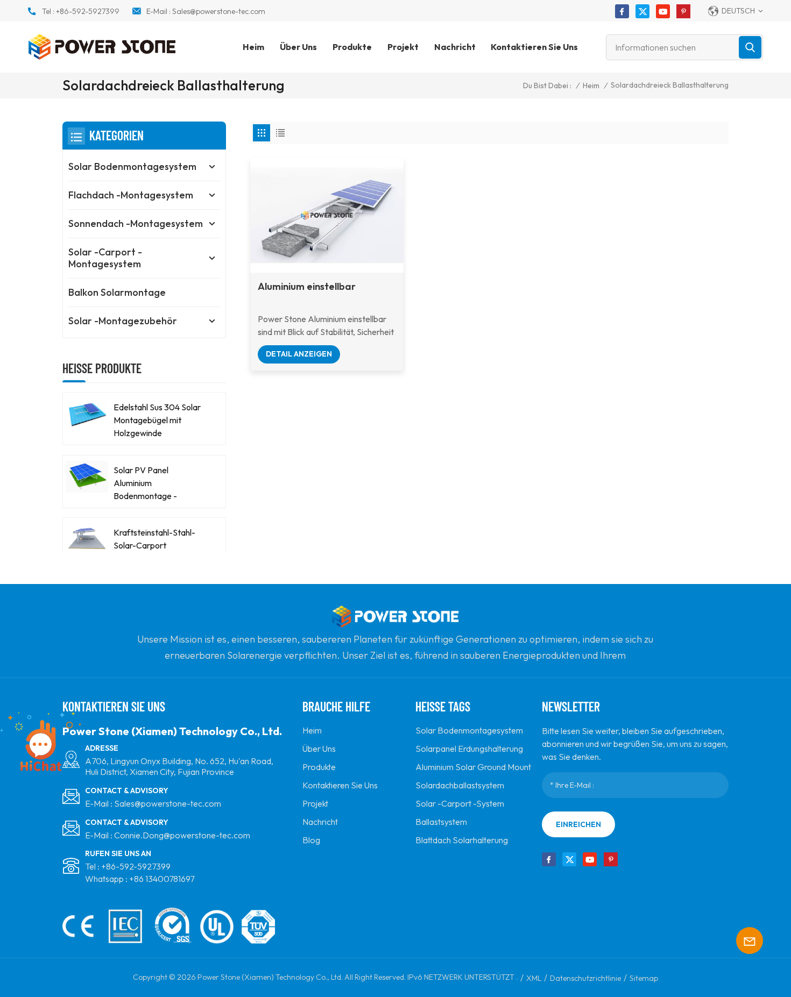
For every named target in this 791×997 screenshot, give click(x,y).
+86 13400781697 (161, 878)
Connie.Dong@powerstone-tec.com (182, 835)
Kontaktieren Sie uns (534, 46)
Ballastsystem (441, 821)
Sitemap (644, 978)
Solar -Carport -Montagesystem (105, 258)
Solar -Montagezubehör (122, 321)
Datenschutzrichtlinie (585, 978)
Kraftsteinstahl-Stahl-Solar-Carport (154, 539)
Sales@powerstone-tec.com (218, 11)
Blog (311, 840)
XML (533, 978)
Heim (253, 46)
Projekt (403, 46)
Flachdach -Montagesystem (130, 195)
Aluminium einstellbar (307, 286)
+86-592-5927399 (87, 11)
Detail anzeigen (299, 354)
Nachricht (455, 46)
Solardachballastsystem (459, 785)
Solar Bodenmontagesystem (132, 166)
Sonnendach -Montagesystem (135, 223)
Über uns (298, 46)
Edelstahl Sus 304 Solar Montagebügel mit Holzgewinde (157, 420)
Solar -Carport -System (459, 803)
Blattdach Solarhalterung (461, 840)
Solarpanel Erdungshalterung (469, 748)
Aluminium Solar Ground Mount (473, 766)
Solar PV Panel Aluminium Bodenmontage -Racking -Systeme (147, 483)
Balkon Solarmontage (117, 292)
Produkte (352, 46)
